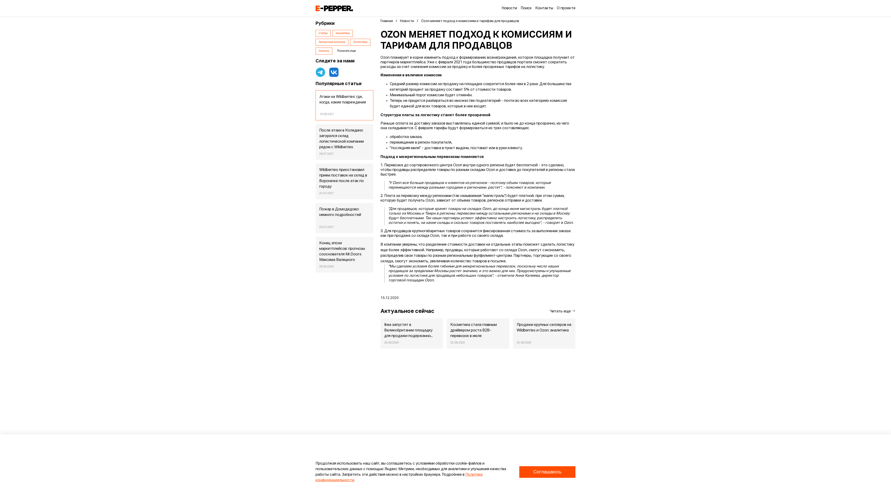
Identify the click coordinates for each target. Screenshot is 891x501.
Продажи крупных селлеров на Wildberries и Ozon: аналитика (544, 327)
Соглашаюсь (547, 472)
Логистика (360, 42)
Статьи (323, 33)
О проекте (566, 8)
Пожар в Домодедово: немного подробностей (340, 212)
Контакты (544, 8)
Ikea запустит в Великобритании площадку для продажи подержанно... (408, 330)
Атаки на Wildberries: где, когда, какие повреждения (343, 99)
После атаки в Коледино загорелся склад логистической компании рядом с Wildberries (341, 139)
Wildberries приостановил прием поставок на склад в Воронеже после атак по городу (343, 178)
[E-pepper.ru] (334, 8)
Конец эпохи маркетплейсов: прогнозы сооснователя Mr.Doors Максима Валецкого (342, 251)
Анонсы (324, 51)
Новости (509, 8)
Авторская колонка (332, 42)
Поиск (526, 8)
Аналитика (343, 33)
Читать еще (561, 311)
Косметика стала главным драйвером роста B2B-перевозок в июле (473, 330)
